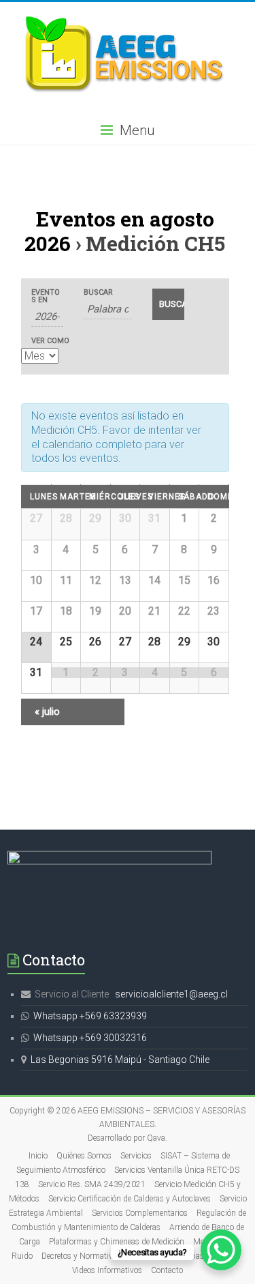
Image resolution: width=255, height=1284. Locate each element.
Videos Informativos (107, 1270)
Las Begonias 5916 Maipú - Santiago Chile (120, 1059)
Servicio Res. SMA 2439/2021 (92, 1184)
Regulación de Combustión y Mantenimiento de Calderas (129, 1220)
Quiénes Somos (84, 1156)
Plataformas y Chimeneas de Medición (116, 1241)
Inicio (38, 1156)
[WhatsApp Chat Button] (221, 1249)
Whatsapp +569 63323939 (90, 1015)
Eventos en (45, 296)
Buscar (98, 292)
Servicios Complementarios (140, 1213)
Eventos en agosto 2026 (119, 231)
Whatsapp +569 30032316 (90, 1037)
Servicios (136, 1156)
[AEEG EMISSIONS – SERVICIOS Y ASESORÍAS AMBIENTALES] (128, 18)
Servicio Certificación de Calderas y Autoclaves (129, 1198)
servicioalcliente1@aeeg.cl (171, 994)
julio (47, 711)
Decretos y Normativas (81, 1256)
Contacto (167, 1270)
